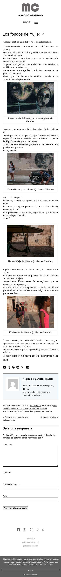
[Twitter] (24, 530)
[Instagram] (31, 530)
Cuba (25, 408)
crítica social (16, 408)
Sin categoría (35, 405)
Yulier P (6, 218)
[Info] (38, 530)
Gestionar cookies (30, 574)
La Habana (34, 408)
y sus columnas (28, 141)
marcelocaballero (43, 41)
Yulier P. (20, 411)
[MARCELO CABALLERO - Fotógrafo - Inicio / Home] (30, 15)
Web (5, 496)
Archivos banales (49, 417)
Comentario (8, 444)
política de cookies (30, 546)
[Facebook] (18, 530)
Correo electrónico (11, 484)
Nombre (7, 472)
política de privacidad (30, 542)
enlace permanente (43, 411)
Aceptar (31, 570)
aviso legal (30, 539)
